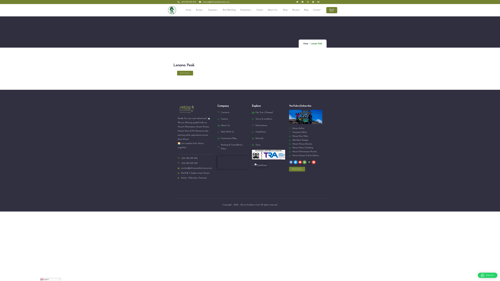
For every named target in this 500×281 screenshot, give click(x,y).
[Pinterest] (313, 2)
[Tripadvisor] (318, 2)
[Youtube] (300, 162)
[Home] (172, 10)
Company (223, 106)
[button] (185, 73)
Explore (256, 106)
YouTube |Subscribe (300, 106)
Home (305, 44)
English (46, 279)
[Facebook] (303, 2)
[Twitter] (297, 2)
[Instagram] (308, 2)
